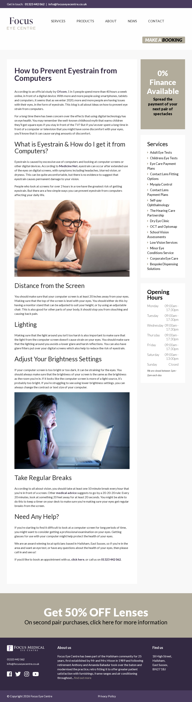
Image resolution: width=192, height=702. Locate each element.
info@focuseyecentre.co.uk (67, 4)
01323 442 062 (34, 4)
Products (85, 21)
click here (77, 559)
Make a (163, 40)
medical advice (66, 493)
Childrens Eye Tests (164, 158)
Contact (156, 21)
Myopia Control (161, 184)
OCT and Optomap (163, 226)
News (132, 21)
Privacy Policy (107, 696)
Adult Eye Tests (161, 152)
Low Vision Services (164, 242)
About (111, 21)
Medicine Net (68, 166)
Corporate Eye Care (164, 258)
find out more (82, 677)
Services (58, 21)
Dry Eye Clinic (159, 221)
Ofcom (62, 91)
